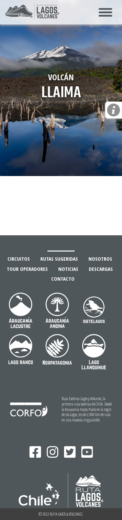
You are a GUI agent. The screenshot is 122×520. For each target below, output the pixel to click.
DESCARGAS (101, 269)
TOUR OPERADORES (27, 269)
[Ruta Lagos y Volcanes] (32, 17)
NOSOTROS (100, 259)
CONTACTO (63, 279)
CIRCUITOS (18, 259)
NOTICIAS (68, 269)
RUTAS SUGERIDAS (59, 259)
